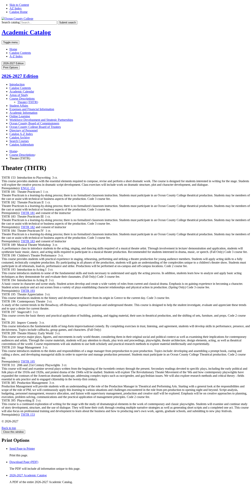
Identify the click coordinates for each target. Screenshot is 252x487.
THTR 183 (28, 241)
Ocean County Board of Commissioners (34, 123)
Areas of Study (18, 95)
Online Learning (19, 116)
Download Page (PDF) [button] (23, 462)
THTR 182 (28, 227)
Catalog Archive (19, 137)
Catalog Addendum (21, 144)
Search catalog (11, 22)
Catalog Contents (20, 52)
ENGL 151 (28, 188)
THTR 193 (28, 290)
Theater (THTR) (27, 102)
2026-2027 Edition (20, 76)
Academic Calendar (21, 91)
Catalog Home (18, 12)
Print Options (10, 67)
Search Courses (19, 141)
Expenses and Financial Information (31, 109)
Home (13, 49)
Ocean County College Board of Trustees (35, 127)
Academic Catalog (26, 32)
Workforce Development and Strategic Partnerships (41, 119)
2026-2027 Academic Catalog (28, 475)
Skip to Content (19, 4)
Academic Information (23, 112)
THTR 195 (28, 361)
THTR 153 (28, 414)
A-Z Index (16, 56)
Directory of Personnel (23, 130)
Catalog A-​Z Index (21, 134)
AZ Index (15, 8)
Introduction (17, 84)
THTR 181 (28, 213)
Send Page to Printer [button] (22, 448)
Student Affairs (18, 105)
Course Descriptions (22, 98)
